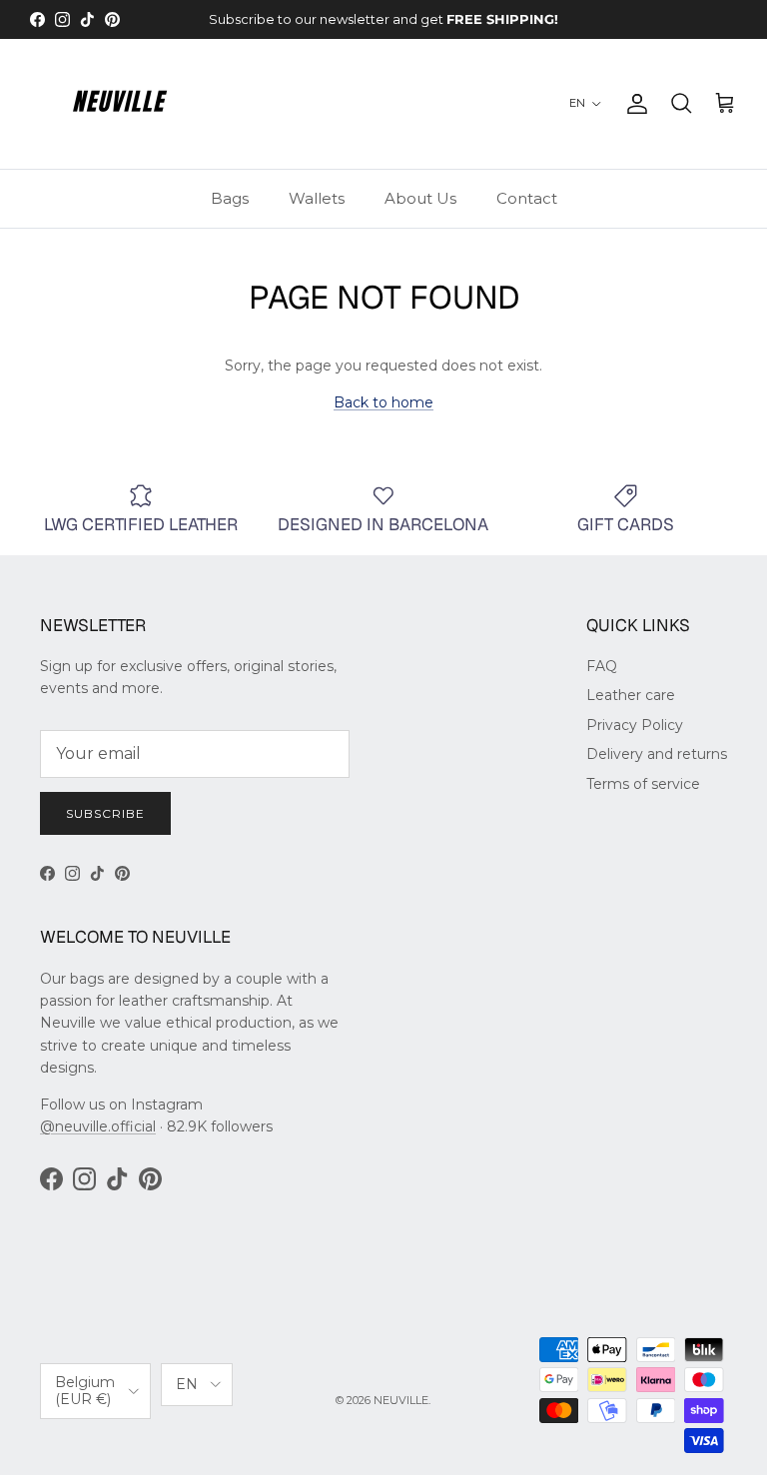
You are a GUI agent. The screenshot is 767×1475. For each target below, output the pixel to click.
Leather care (630, 695)
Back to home (383, 402)
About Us (420, 198)
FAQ (601, 666)
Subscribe (105, 813)
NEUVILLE (401, 1400)
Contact (526, 198)
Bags (230, 198)
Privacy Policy (634, 725)
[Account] (633, 104)
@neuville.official (98, 1126)
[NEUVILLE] (120, 104)
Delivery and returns (656, 754)
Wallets (317, 198)
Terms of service (643, 784)
